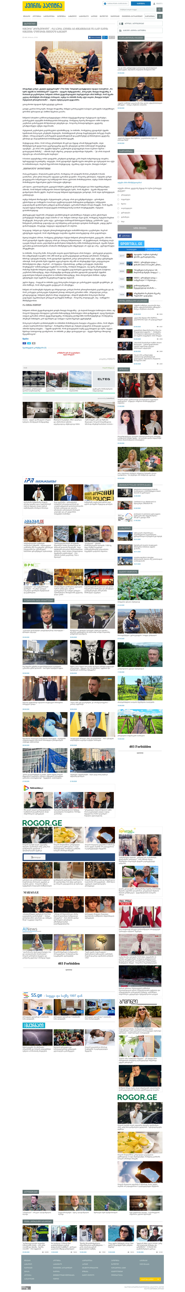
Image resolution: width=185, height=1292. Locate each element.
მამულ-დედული (128, 572)
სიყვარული (125, 199)
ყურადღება (125, 213)
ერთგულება (126, 195)
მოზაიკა (123, 369)
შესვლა (159, 4)
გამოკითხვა (126, 151)
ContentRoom (106, 398)
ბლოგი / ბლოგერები (134, 23)
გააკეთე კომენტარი (107, 359)
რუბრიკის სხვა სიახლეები (38, 600)
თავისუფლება (126, 208)
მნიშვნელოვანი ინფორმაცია (135, 485)
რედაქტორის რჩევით (131, 38)
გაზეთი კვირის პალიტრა (134, 30)
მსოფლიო (29, 24)
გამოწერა (141, 4)
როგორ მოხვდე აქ (108, 368)
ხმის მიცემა (140, 228)
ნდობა (123, 204)
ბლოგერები (30, 1192)
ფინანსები (125, 217)
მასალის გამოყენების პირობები (154, 1289)
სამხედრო (125, 528)
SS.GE (25, 368)
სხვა (123, 221)
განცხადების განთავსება (117, 4)
